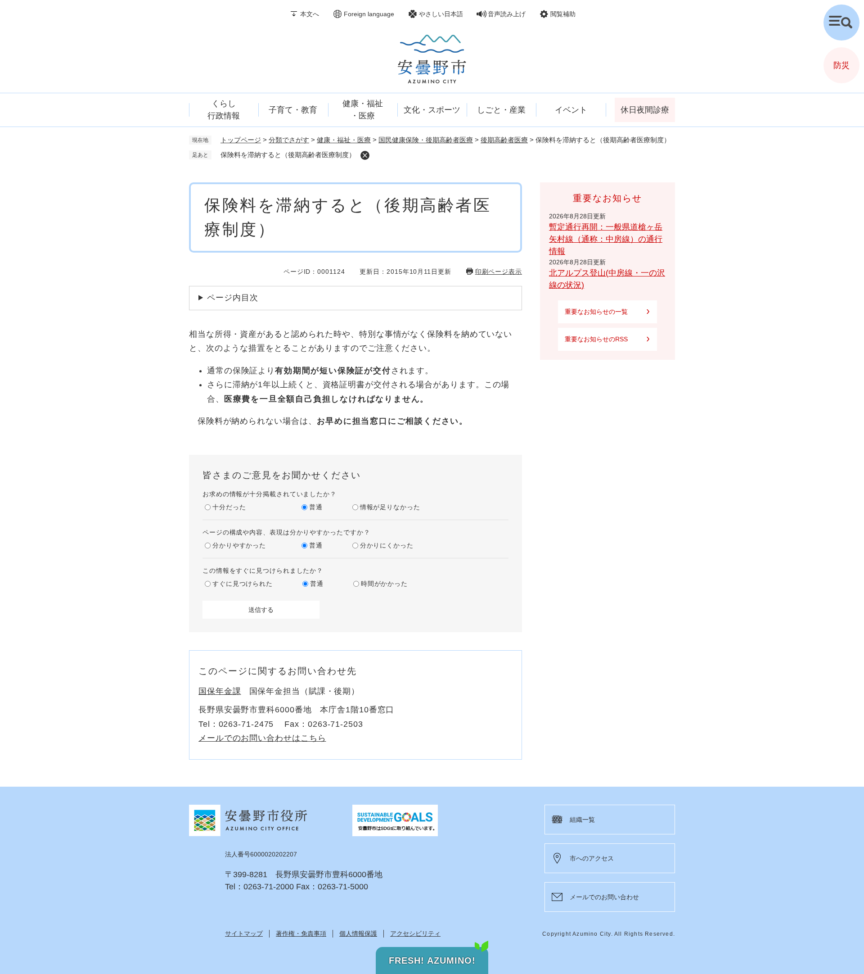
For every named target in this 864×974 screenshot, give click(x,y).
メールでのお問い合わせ (604, 897)
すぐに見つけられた (242, 583)
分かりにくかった (387, 545)
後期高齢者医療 (504, 140)
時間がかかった (384, 583)
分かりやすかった (239, 545)
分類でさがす (289, 140)
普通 (316, 507)
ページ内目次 (232, 297)
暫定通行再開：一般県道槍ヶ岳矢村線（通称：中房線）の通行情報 (605, 239)
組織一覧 (582, 819)
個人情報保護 (358, 933)
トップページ (240, 140)
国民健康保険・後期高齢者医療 (425, 140)
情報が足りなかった (390, 507)
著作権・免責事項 (301, 933)
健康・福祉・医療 (344, 140)
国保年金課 (219, 691)
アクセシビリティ (415, 933)
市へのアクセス (592, 858)
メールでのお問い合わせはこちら (262, 738)
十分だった (229, 507)
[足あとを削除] (365, 155)
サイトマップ (244, 933)
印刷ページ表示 (498, 271)
